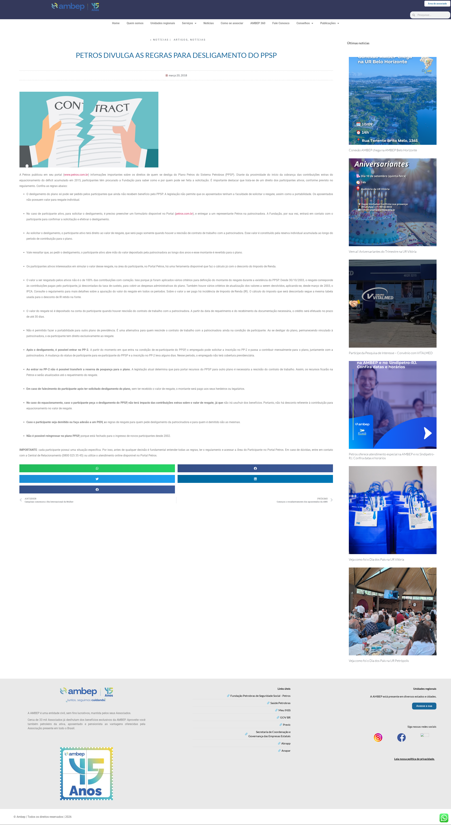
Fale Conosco (280, 23)
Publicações (328, 23)
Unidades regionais (162, 23)
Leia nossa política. (414, 758)
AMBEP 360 (257, 23)
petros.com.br (184, 213)
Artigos (181, 39)
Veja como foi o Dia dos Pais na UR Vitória (376, 559)
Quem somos (135, 23)
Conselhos (303, 23)
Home (116, 23)
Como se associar (232, 23)
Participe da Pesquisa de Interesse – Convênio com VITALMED (391, 353)
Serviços (187, 23)
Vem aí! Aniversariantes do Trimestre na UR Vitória (382, 251)
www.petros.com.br (76, 174)
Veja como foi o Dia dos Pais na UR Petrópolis (379, 661)
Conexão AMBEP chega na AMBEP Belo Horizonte (383, 150)
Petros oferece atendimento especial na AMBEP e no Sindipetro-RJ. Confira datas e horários (391, 456)
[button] (97, 468)
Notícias (208, 23)
